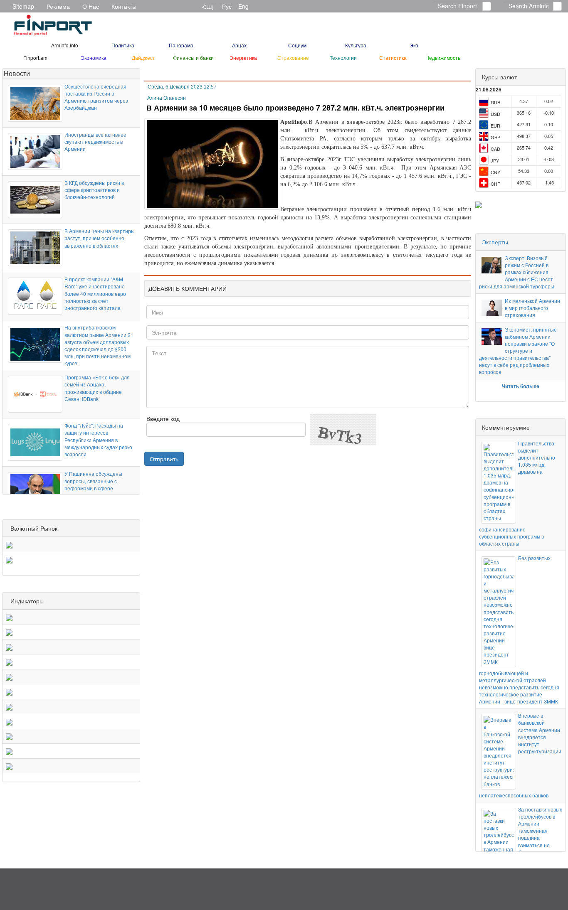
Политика (122, 45)
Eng (243, 6)
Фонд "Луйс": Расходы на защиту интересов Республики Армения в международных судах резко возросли (98, 439)
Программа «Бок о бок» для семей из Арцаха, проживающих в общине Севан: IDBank (97, 388)
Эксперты (495, 242)
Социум (297, 45)
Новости (17, 73)
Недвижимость (442, 57)
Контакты (123, 6)
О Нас (90, 6)
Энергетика (243, 57)
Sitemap (23, 6)
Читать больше (520, 386)
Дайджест (143, 57)
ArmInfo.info (64, 45)
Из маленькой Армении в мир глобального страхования (532, 307)
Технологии (343, 57)
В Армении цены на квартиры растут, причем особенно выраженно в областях (99, 237)
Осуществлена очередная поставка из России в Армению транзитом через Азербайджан (96, 97)
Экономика (93, 57)
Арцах (239, 45)
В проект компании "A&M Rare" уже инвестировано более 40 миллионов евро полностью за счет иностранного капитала (95, 293)
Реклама (58, 6)
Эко (414, 45)
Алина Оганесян (166, 98)
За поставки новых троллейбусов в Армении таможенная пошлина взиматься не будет (540, 831)
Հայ (208, 6)
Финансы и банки (193, 57)
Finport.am (35, 57)
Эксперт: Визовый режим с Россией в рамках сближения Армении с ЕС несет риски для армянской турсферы (516, 272)
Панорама (181, 45)
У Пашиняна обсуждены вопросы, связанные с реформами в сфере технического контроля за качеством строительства (95, 488)
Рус (227, 6)
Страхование (293, 57)
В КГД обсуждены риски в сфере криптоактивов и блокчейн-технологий (94, 189)
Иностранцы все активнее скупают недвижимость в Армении (95, 141)
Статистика (393, 57)
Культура (355, 45)
